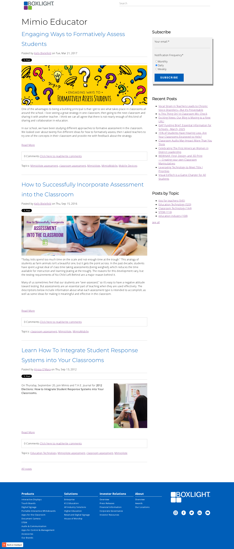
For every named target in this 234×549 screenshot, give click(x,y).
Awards (139, 503)
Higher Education (73, 510)
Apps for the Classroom (33, 514)
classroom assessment (72, 165)
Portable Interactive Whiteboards (38, 510)
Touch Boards (28, 503)
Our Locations (142, 507)
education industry (173, 216)
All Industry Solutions (75, 507)
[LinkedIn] (199, 513)
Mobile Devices (128, 165)
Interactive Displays (31, 499)
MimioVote (93, 165)
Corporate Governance (111, 510)
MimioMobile (110, 165)
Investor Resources (109, 514)
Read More (28, 145)
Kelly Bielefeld (42, 53)
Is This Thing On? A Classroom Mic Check (183, 114)
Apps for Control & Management (38, 530)
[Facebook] (183, 513)
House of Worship (73, 518)
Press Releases (107, 503)
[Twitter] (191, 513)
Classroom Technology (175, 208)
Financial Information (111, 507)
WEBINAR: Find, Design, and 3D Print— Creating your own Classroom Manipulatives (180, 159)
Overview (104, 499)
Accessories (27, 533)
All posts (26, 469)
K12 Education (71, 503)
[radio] (182, 61)
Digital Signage (28, 507)
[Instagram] (175, 513)
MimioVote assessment (44, 165)
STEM (165, 212)
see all (156, 222)
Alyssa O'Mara (42, 369)
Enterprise (69, 499)
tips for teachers (172, 200)
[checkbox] (182, 65)
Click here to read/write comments (61, 156)
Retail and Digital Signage (77, 514)
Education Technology (43, 453)
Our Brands (27, 537)
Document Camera (31, 518)
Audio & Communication (33, 526)
